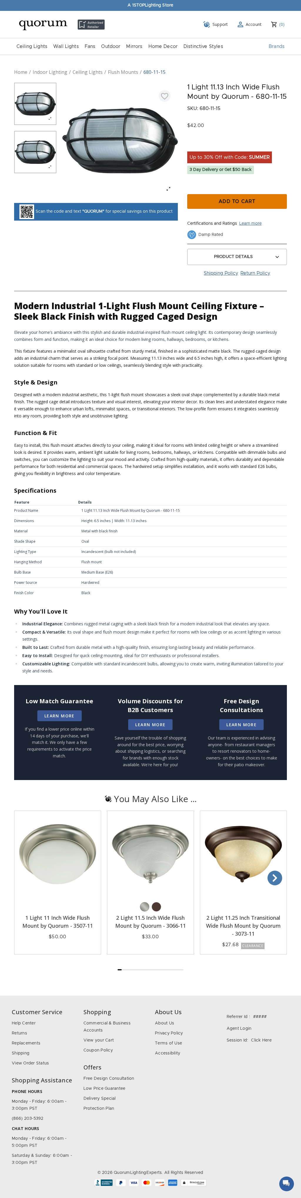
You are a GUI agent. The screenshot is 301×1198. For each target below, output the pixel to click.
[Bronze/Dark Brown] (156, 907)
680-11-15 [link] (154, 72)
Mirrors (134, 46)
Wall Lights (66, 46)
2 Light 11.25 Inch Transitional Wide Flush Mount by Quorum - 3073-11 (243, 925)
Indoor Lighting (50, 72)
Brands (277, 46)
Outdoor (110, 46)
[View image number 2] (35, 152)
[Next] (274, 878)
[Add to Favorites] (164, 95)
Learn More (59, 716)
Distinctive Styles (203, 46)
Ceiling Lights (31, 46)
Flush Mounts (123, 72)
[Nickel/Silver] (144, 907)
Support (220, 24)
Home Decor (163, 46)
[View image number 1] (35, 104)
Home (20, 72)
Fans (90, 46)
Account (254, 24)
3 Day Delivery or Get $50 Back (221, 170)
